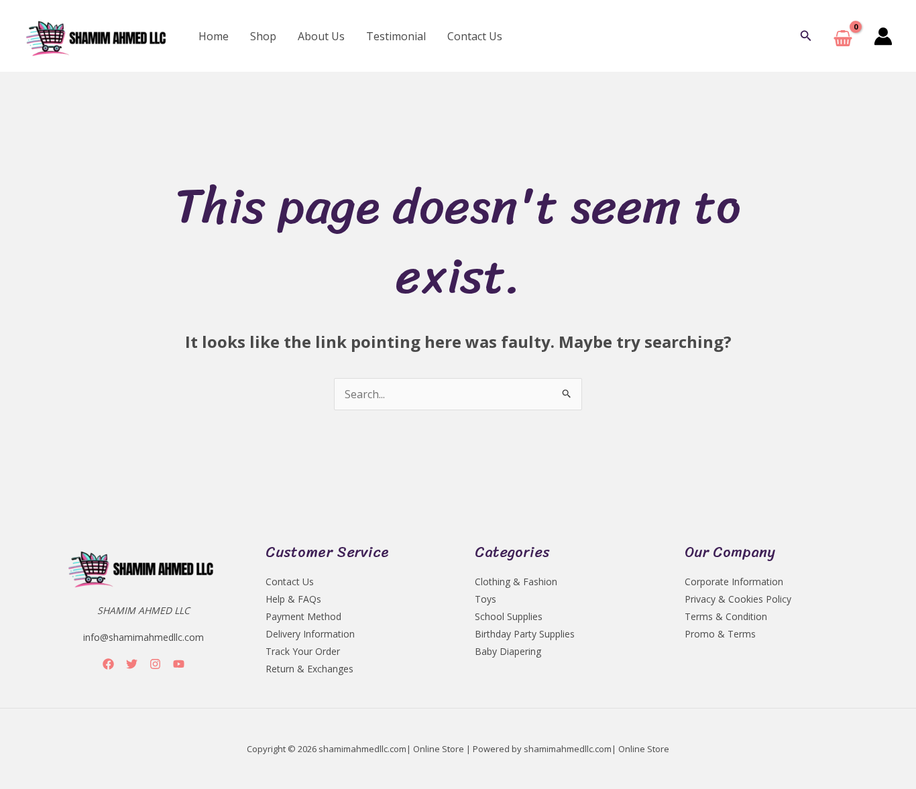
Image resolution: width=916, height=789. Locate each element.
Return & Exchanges (309, 668)
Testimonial (396, 36)
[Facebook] (108, 664)
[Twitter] (131, 664)
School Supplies (508, 616)
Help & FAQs (293, 599)
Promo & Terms (720, 633)
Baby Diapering (508, 651)
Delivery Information (310, 633)
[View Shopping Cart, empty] (842, 36)
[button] (806, 36)
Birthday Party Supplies (525, 633)
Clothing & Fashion (516, 581)
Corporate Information (734, 581)
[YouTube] (178, 664)
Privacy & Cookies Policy (738, 599)
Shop (263, 36)
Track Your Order (303, 651)
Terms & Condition (726, 616)
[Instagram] (155, 664)
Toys (485, 599)
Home (213, 36)
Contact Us (474, 36)
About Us (321, 36)
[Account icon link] (883, 36)
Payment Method (303, 616)
